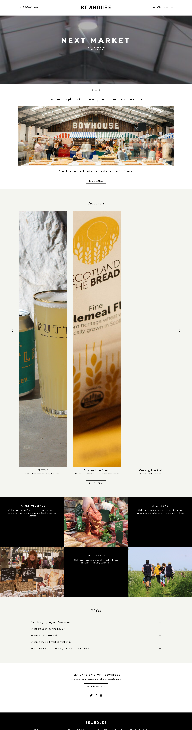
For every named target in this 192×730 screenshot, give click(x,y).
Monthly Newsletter (96, 686)
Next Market (28, 7)
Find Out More (96, 180)
